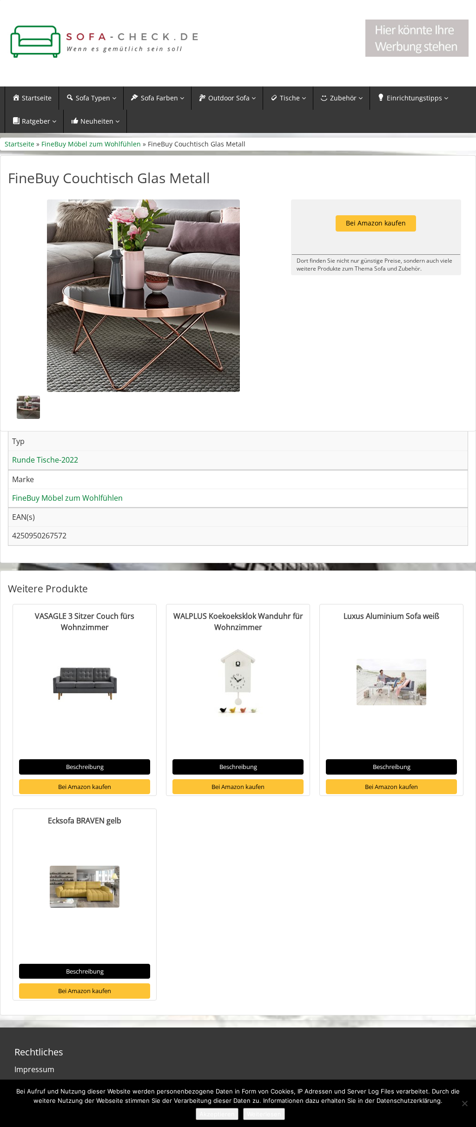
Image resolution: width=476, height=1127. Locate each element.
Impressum (34, 1069)
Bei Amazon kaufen (84, 786)
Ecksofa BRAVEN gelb (84, 820)
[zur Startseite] (103, 42)
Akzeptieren (217, 1114)
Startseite (19, 143)
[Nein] (464, 1103)
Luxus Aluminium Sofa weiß (391, 616)
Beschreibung (85, 766)
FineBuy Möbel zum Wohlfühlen (91, 143)
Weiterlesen (264, 1114)
